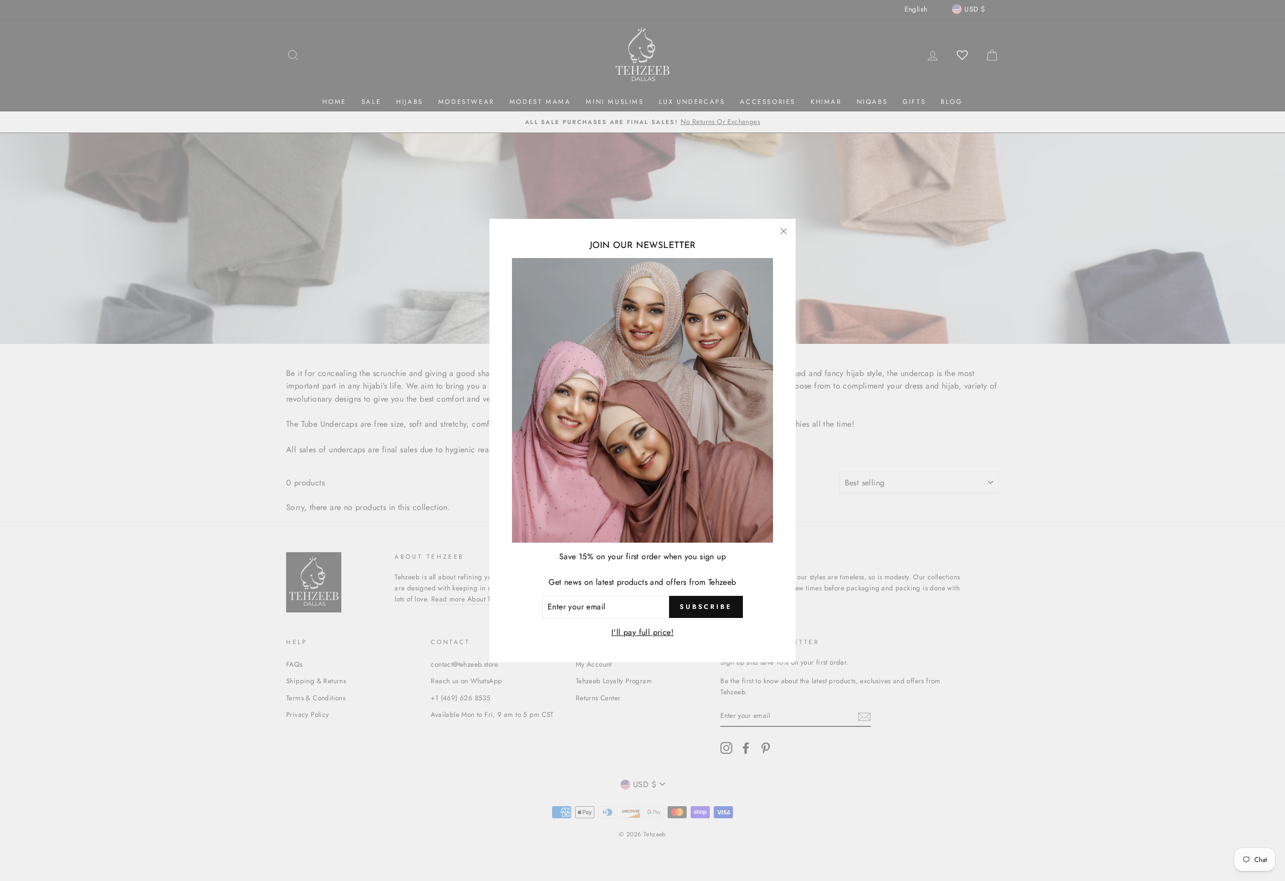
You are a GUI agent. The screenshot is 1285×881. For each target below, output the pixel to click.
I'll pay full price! (642, 632)
